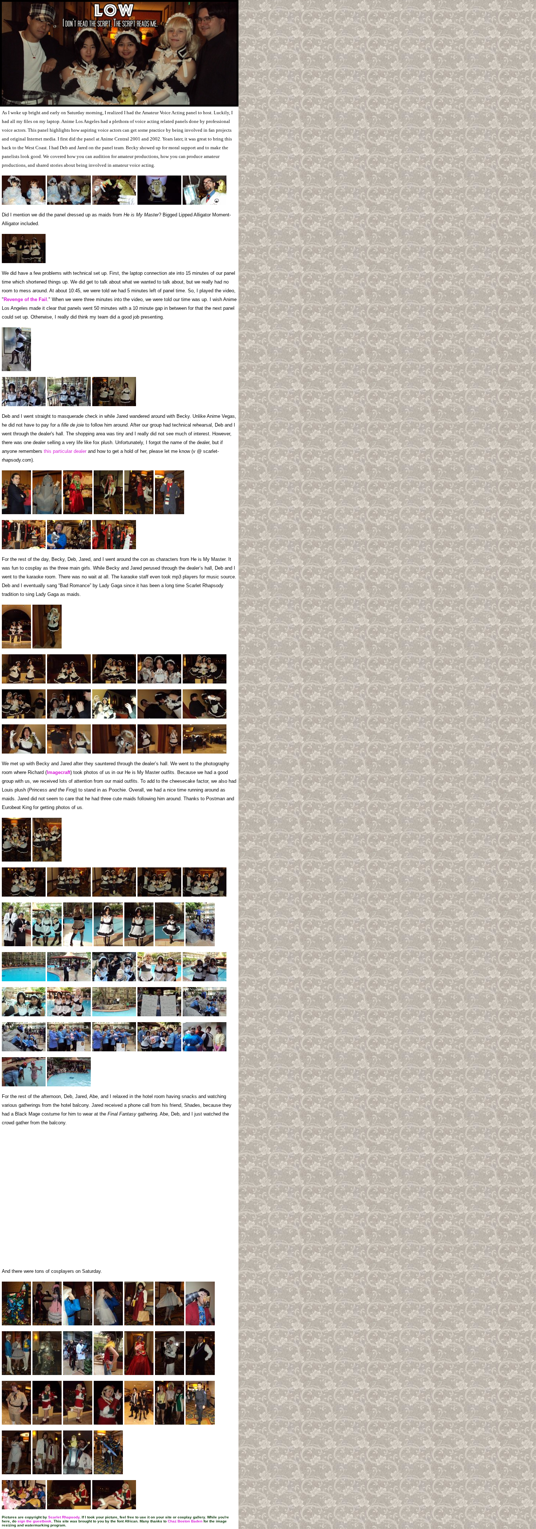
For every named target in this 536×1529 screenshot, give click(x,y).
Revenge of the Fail (25, 299)
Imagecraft (58, 772)
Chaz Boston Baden (185, 1521)
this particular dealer (66, 451)
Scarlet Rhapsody (63, 1517)
